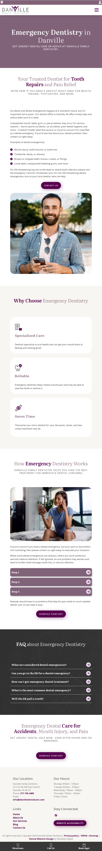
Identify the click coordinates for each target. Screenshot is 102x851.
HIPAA (84, 835)
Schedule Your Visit (51, 614)
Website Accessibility (70, 823)
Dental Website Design (41, 838)
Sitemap (93, 835)
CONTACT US (51, 185)
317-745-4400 (27, 793)
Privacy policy (71, 835)
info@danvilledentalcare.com (28, 799)
